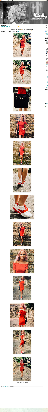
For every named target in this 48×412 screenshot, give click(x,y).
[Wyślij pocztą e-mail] (10, 386)
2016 (46, 86)
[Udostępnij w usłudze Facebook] (12, 386)
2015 (46, 87)
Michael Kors (14, 30)
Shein (11, 30)
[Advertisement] (22, 393)
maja (47, 82)
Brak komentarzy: (7, 386)
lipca (47, 80)
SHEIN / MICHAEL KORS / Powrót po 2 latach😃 (10, 26)
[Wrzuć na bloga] (11, 386)
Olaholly (47, 33)
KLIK (6, 31)
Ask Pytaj (47, 103)
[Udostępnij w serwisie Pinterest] (13, 386)
